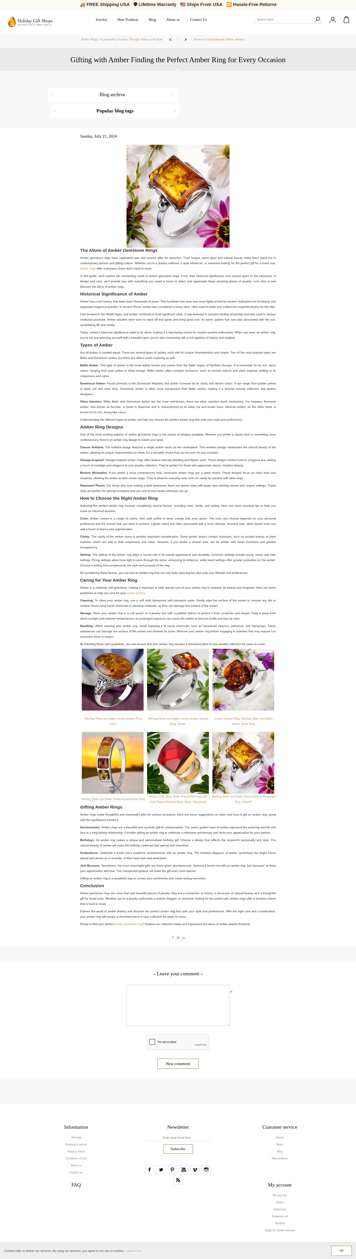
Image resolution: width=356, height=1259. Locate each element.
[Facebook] (149, 1169)
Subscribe (178, 1149)
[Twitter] (161, 1169)
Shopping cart (347, 19)
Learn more (133, 1250)
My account (280, 1195)
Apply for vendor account (280, 1230)
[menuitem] (76, 1137)
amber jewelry (136, 593)
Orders (280, 1202)
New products (280, 1158)
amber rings (88, 268)
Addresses (279, 1209)
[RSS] (178, 1180)
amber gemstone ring (129, 924)
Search (317, 19)
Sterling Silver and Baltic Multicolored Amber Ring (113, 799)
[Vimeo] (195, 1169)
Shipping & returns (76, 1144)
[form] (178, 1137)
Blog (279, 1151)
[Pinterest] (172, 1169)
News (279, 1144)
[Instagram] (206, 1169)
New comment (178, 1063)
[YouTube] (183, 1169)
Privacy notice (76, 1151)
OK (342, 1250)
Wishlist (280, 1223)
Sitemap (76, 1137)
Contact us (76, 1172)
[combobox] (284, 19)
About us (76, 1165)
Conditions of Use (76, 1158)
